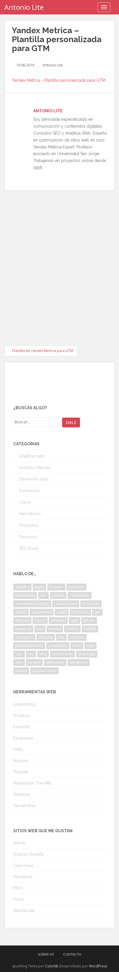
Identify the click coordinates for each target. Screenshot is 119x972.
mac (39, 628)
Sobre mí (46, 954)
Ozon (18, 899)
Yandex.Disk (24, 805)
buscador (76, 586)
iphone (89, 620)
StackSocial (23, 910)
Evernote (21, 727)
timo (19, 662)
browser (56, 586)
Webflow (21, 794)
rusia (90, 645)
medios (55, 628)
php (61, 637)
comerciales (80, 595)
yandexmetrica (44, 670)
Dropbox (21, 715)
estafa (62, 612)
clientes (58, 595)
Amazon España (28, 854)
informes (58, 620)
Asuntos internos (35, 467)
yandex (21, 670)
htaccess (22, 620)
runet (76, 645)
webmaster (55, 662)
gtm (97, 612)
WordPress (98, 966)
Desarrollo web (33, 479)
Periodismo (30, 513)
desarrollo (91, 603)
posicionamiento (29, 645)
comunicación (65, 603)
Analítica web (31, 456)
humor (40, 620)
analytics (22, 586)
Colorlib (51, 966)
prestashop (57, 645)
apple (39, 586)
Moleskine (22, 876)
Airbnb (19, 843)
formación (80, 612)
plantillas (77, 637)
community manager (32, 603)
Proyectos (28, 525)
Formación (29, 490)
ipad (74, 620)
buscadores (25, 595)
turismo (34, 662)
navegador (24, 637)
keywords (23, 628)
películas (45, 637)
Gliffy (18, 749)
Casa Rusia (23, 865)
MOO (18, 888)
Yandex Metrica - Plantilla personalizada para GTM (58, 80)
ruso (19, 653)
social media (62, 653)
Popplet (20, 772)
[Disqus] (59, 262)
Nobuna (20, 760)
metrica (72, 628)
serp (43, 653)
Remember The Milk (32, 783)
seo (31, 653)
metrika (90, 628)
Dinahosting (24, 704)
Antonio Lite (24, 7)
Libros (25, 502)
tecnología (86, 653)
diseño (21, 612)
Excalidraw (23, 738)
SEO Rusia (28, 548)
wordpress (79, 662)
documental (41, 612)
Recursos (28, 537)
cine (43, 595)
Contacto (72, 954)
